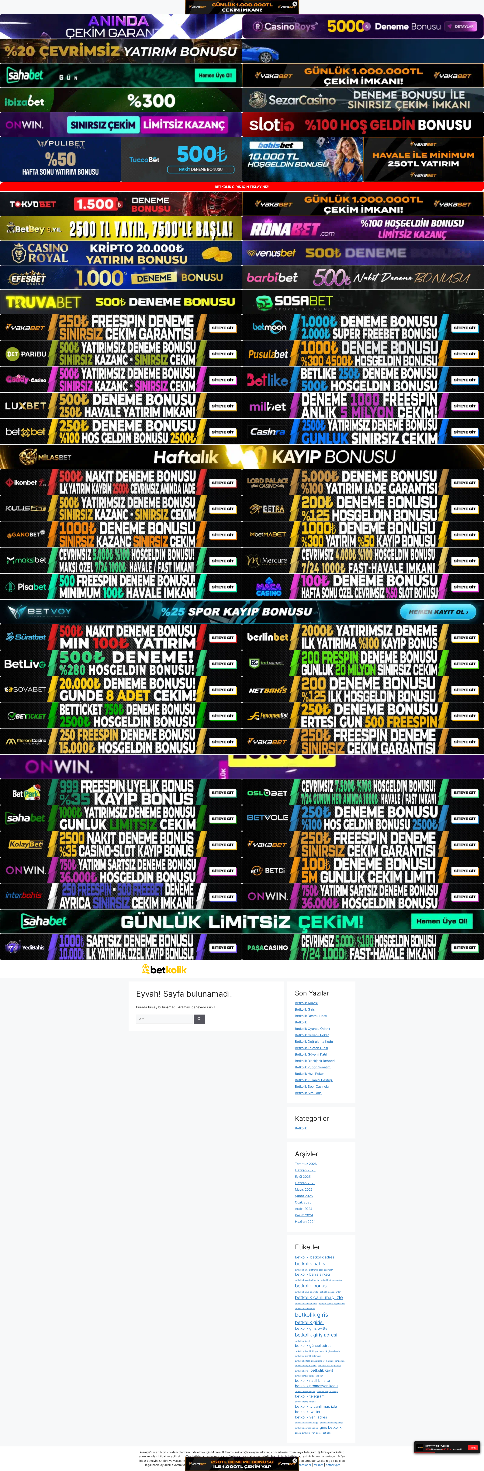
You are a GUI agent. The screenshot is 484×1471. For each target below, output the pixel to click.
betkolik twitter (307, 1412)
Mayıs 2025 (304, 1189)
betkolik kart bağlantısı (329, 1365)
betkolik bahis (310, 1263)
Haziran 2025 (305, 1183)
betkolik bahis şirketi (312, 1274)
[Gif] (242, 457)
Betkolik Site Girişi (308, 1093)
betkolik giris (311, 1314)
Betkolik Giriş (305, 1009)
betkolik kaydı (302, 1371)
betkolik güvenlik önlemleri (308, 1356)
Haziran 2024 (305, 1222)
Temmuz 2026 (306, 1164)
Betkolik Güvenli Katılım (312, 1054)
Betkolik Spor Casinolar (312, 1086)
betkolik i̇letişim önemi (305, 1365)
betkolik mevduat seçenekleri (309, 1376)
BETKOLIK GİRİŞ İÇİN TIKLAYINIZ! (242, 187)
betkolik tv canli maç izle (316, 1406)
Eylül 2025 (303, 1177)
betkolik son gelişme (305, 1391)
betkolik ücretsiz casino (306, 1428)
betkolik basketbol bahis (307, 1280)
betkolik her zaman (335, 1361)
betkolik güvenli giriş (330, 1351)
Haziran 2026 (305, 1170)
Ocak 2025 (303, 1202)
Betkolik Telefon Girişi (311, 1048)
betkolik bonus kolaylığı (306, 1292)
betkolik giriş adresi (316, 1335)
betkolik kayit (321, 1370)
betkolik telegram (310, 1396)
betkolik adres (322, 1257)
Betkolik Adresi (306, 1003)
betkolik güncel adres (313, 1345)
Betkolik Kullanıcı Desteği (314, 1080)
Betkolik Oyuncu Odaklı (312, 1029)
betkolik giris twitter (312, 1328)
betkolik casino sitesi (305, 1308)
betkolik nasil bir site (312, 1380)
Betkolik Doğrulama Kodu (314, 1041)
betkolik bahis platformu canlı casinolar (314, 1270)
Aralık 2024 (303, 1209)
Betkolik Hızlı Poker (309, 1074)
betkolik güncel (302, 1341)
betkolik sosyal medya (327, 1391)
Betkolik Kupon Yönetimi (313, 1067)
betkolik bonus (311, 1285)
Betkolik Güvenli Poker (312, 1035)
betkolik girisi (309, 1322)
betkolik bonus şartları (330, 1292)
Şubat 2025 (304, 1196)
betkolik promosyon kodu (316, 1386)
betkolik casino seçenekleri (332, 1303)
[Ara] (199, 1019)
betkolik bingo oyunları (332, 1280)
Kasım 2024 (304, 1215)
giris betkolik (330, 1427)
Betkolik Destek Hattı (311, 1016)
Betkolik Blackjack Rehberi (315, 1061)
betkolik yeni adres (311, 1417)
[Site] (121, 327)
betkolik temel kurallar (305, 1402)
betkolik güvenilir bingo (306, 1351)
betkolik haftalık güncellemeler (309, 1361)
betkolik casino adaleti (306, 1303)
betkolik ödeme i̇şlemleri (331, 1423)
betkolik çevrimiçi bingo (306, 1423)
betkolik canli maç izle (319, 1297)
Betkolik (301, 1022)
